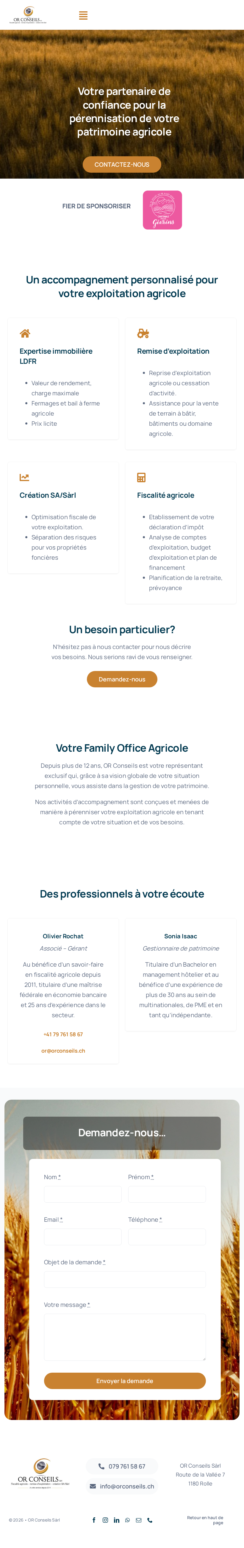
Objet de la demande (75, 1262)
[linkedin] (116, 1520)
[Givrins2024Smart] (122, 187)
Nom (52, 1177)
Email (53, 1219)
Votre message (67, 1305)
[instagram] (105, 1520)
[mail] (138, 1520)
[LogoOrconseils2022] (28, 9)
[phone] (150, 1520)
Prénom (141, 1177)
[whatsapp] (127, 1520)
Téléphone (145, 1219)
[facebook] (94, 1520)
